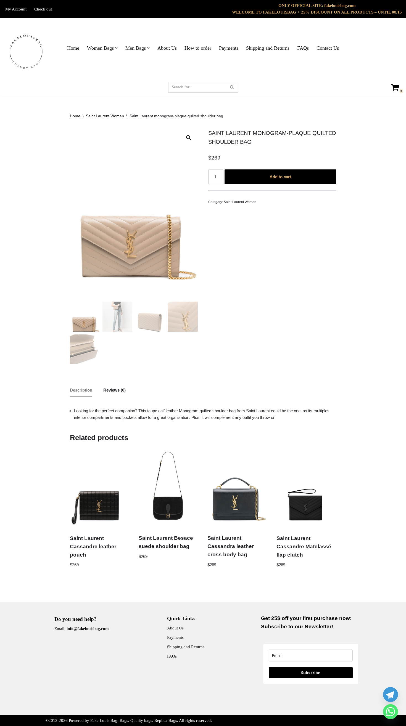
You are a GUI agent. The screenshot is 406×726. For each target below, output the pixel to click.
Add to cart (280, 176)
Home (73, 48)
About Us (167, 48)
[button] (116, 48)
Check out (43, 9)
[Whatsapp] (390, 711)
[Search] (232, 87)
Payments (228, 48)
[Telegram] (390, 694)
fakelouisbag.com (340, 5)
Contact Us (328, 48)
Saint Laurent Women (105, 116)
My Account (16, 9)
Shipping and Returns (267, 48)
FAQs (303, 48)
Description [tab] (81, 390)
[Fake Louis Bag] (26, 52)
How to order (197, 48)
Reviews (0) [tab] (114, 390)
